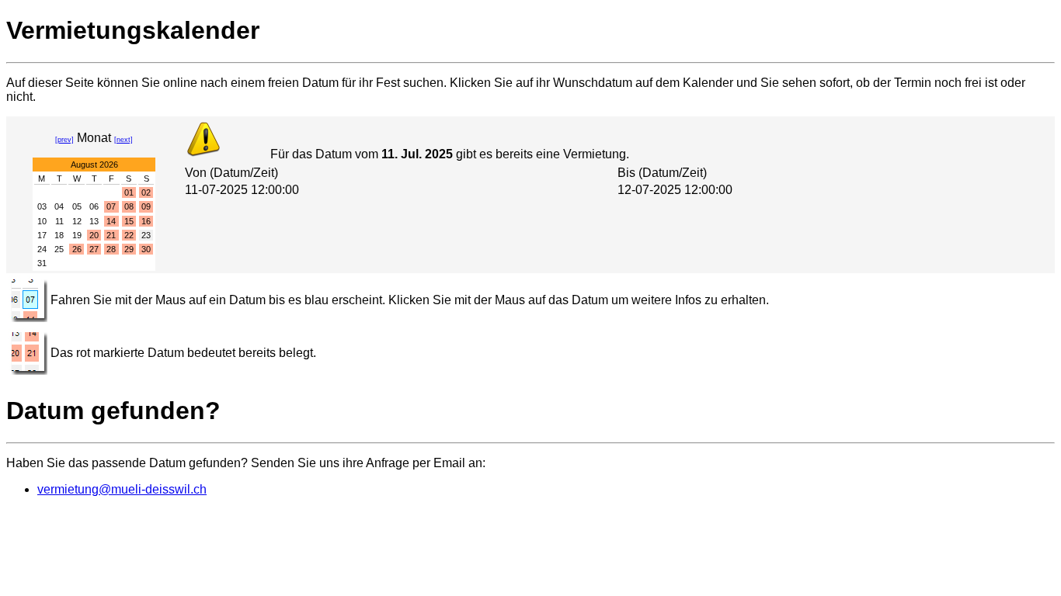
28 (111, 249)
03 (42, 206)
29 (129, 249)
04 (59, 206)
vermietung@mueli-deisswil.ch (122, 489)
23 (146, 235)
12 (77, 221)
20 (94, 235)
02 (146, 192)
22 (129, 235)
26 (77, 249)
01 (129, 192)
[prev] (64, 140)
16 (146, 221)
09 (146, 206)
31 (42, 263)
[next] (123, 140)
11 (59, 221)
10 (42, 221)
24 (42, 249)
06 (94, 206)
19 (77, 235)
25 (59, 249)
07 (111, 206)
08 (129, 206)
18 (59, 235)
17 (42, 235)
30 (146, 249)
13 (94, 221)
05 (77, 206)
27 (94, 249)
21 (111, 235)
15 (129, 221)
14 (111, 221)
